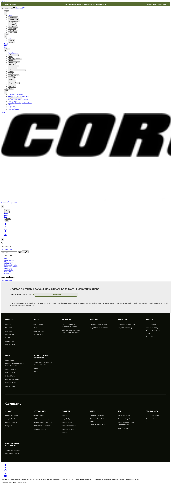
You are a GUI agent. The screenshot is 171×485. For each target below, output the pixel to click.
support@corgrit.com (91, 303)
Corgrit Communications (99, 328)
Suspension (9, 334)
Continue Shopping (6, 249)
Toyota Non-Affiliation (13, 450)
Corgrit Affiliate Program (127, 324)
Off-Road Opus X (39, 429)
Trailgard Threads (68, 429)
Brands (6, 44)
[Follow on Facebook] (5, 225)
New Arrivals (38, 334)
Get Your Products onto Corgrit (154, 420)
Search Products (124, 415)
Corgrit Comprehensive (98, 324)
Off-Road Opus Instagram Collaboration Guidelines (71, 331)
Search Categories (124, 419)
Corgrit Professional (10, 4)
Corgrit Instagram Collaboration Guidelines (70, 326)
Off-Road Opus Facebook (42, 422)
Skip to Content (5, 1)
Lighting (8, 324)
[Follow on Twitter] (5, 227)
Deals (5, 45)
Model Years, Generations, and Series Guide (42, 364)
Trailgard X (65, 432)
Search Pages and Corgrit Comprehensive (127, 424)
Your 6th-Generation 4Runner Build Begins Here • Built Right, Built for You (85, 4)
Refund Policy (10, 376)
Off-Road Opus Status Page (98, 420)
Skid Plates (9, 328)
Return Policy (10, 372)
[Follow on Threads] (5, 233)
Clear (19, 252)
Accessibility (150, 337)
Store (5, 47)
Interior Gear (10, 341)
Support (149, 4)
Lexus (6, 34)
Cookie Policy (10, 386)
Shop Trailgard (38, 331)
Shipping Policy (10, 369)
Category (7, 48)
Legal (148, 333)
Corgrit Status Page (97, 415)
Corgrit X (8, 426)
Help (154, 4)
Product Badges (11, 383)
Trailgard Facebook (69, 426)
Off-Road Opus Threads (41, 426)
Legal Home (9, 360)
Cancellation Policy (12, 379)
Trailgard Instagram (69, 422)
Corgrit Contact (151, 324)
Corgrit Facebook (11, 419)
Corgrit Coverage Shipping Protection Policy (14, 365)
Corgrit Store (38, 324)
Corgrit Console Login (126, 328)
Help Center (14, 305)
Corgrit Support (153, 303)
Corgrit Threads (11, 422)
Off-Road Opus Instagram (42, 419)
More (6, 90)
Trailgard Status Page (97, 425)
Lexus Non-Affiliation (12, 453)
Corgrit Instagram (11, 415)
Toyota (6, 11)
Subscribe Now (56, 294)
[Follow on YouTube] (5, 236)
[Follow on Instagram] (5, 230)
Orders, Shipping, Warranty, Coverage (153, 329)
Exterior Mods (10, 345)
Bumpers (8, 331)
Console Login (162, 4)
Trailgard (65, 415)
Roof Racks (9, 338)
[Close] (5, 13)
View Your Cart (123, 428)
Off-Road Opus (38, 415)
